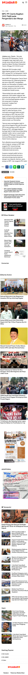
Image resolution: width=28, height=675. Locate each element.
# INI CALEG (5, 654)
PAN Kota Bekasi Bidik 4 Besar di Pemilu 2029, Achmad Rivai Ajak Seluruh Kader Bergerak (19, 534)
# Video (4, 660)
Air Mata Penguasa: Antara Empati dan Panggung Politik (20, 624)
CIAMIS (6, 11)
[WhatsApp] (18, 166)
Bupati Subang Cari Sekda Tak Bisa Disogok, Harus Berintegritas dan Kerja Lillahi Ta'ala (13, 371)
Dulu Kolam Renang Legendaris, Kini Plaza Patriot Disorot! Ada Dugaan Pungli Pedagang (19, 613)
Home (3, 11)
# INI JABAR (5, 657)
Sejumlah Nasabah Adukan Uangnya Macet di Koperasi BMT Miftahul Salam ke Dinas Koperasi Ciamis (14, 183)
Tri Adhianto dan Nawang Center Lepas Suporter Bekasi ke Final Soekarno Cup (13, 422)
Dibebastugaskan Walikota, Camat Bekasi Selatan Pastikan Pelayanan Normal (19, 551)
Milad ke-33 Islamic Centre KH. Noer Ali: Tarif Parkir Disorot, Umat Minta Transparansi (19, 559)
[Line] (14, 166)
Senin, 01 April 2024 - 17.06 (10, 26)
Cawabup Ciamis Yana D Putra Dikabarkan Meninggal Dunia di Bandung (9, 254)
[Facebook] (7, 166)
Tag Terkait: (5, 172)
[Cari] (23, 3)
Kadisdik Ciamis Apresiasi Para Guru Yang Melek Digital (8, 233)
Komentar (24, 24)
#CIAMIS (12, 172)
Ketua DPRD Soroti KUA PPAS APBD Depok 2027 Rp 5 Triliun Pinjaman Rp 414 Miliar (13, 322)
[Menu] (26, 2)
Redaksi (6, 673)
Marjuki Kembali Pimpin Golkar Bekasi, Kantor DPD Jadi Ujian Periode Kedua (12, 347)
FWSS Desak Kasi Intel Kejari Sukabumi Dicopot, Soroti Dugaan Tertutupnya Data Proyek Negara (13, 397)
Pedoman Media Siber (18, 673)
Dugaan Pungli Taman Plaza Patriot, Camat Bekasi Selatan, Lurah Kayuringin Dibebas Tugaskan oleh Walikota (20, 543)
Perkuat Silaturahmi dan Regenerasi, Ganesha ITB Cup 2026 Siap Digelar (12, 297)
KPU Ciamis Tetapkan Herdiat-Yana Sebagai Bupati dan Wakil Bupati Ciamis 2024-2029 (13, 190)
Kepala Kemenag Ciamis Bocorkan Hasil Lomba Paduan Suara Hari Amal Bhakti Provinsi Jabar (14, 196)
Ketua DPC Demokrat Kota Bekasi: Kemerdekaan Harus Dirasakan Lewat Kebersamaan (20, 583)
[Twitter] (10, 166)
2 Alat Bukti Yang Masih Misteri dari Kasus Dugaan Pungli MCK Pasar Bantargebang (19, 567)
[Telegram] (22, 166)
